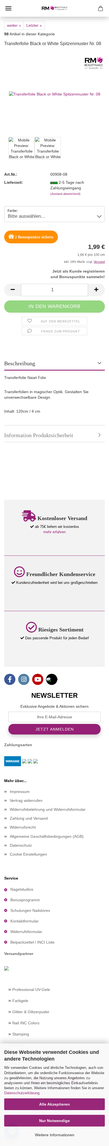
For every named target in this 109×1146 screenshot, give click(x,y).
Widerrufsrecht (23, 827)
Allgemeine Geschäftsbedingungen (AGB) (47, 836)
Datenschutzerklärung (21, 1093)
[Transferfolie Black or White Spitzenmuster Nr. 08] (54, 93)
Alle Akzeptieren (54, 1104)
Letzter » (34, 25)
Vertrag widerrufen (26, 800)
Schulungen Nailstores (30, 910)
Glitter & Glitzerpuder (30, 1012)
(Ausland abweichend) (65, 193)
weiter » (14, 25)
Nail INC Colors (25, 1023)
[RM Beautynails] (54, 8)
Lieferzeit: (13, 182)
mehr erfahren (54, 532)
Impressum (20, 791)
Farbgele (19, 1000)
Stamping (20, 1034)
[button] (12, 290)
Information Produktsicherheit (38, 435)
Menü (8, 8)
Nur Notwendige (54, 1120)
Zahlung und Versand (29, 818)
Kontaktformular (24, 921)
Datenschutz (21, 845)
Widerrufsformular (26, 931)
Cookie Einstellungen (28, 854)
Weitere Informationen (54, 1135)
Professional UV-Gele (30, 989)
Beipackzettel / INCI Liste (32, 942)
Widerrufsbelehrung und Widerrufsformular (48, 809)
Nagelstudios (21, 889)
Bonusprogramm (25, 900)
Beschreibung (19, 363)
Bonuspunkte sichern (34, 237)
